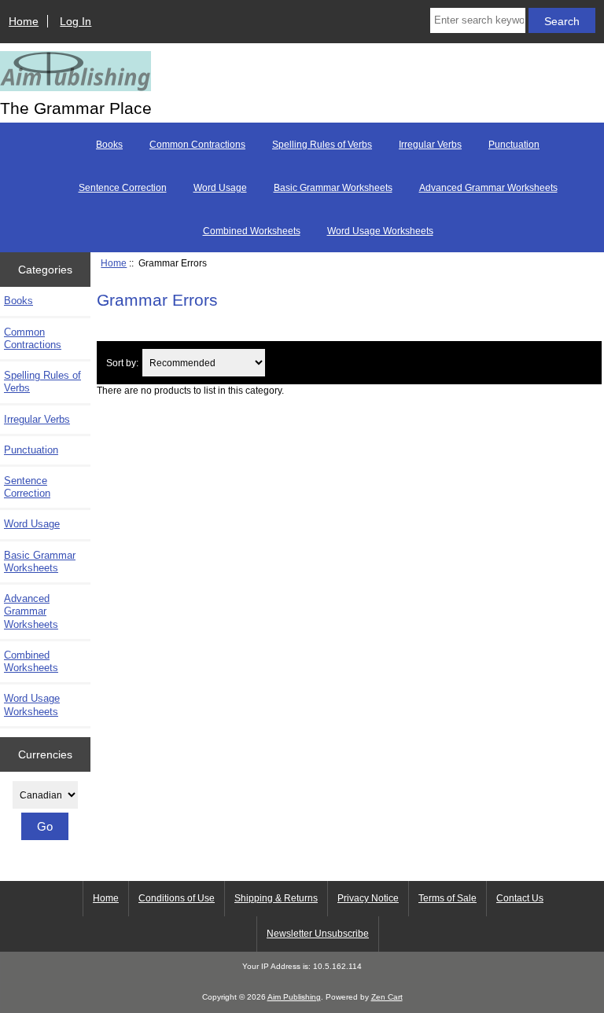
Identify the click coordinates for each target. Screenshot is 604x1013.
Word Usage (220, 187)
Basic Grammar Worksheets (333, 187)
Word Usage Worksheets (380, 231)
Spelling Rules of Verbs (322, 144)
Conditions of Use (176, 898)
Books (109, 144)
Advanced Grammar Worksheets (488, 187)
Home (24, 21)
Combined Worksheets (251, 231)
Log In (75, 21)
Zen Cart (387, 997)
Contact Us (519, 898)
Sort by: (122, 363)
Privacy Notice (368, 898)
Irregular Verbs (430, 144)
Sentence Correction (123, 187)
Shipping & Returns (276, 898)
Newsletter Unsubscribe (318, 933)
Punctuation (514, 144)
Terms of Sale (447, 898)
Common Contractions (197, 144)
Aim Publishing (294, 997)
